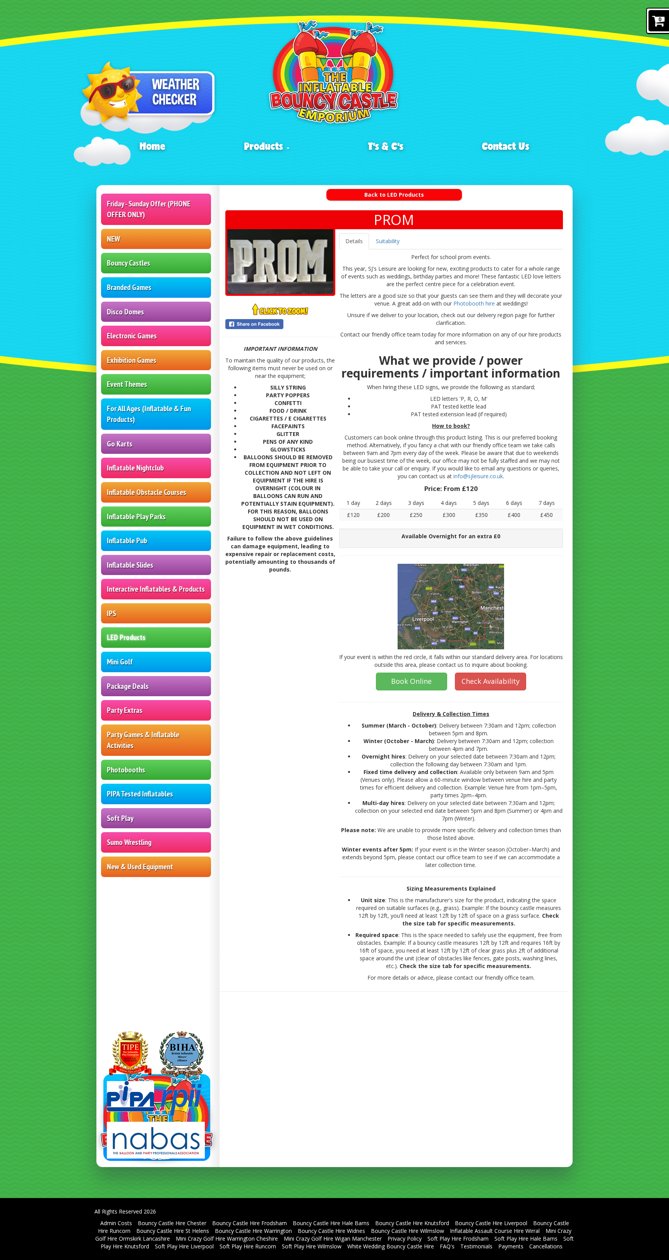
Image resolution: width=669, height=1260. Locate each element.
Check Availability (490, 681)
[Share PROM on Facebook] (280, 324)
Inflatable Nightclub (135, 468)
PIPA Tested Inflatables (140, 794)
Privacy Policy (405, 1238)
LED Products (126, 637)
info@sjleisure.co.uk (478, 476)
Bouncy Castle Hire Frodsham (249, 1223)
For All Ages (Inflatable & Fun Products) (149, 414)
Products (265, 146)
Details (354, 241)
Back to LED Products (394, 194)
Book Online (411, 681)
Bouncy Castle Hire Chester (172, 1223)
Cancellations (546, 1246)
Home (153, 146)
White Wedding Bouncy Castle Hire (390, 1246)
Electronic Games (132, 336)
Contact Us (505, 146)
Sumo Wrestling (129, 842)
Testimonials (476, 1246)
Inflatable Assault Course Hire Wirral (495, 1230)
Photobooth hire (474, 303)
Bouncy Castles (128, 263)
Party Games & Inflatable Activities (143, 740)
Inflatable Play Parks (136, 517)
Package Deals (128, 686)
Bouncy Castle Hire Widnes (331, 1230)
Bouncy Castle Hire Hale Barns (331, 1223)
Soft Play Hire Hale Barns (526, 1238)
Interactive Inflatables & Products (156, 589)
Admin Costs (116, 1223)
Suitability (388, 241)
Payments (510, 1246)
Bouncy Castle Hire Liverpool (491, 1223)
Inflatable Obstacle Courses (146, 492)
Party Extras (124, 710)
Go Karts (119, 444)
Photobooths (126, 770)
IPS (111, 613)
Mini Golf (120, 662)
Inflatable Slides (130, 565)
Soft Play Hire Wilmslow (311, 1246)
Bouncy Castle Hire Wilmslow (407, 1230)
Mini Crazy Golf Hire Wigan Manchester (333, 1238)
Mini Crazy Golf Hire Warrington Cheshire (227, 1238)
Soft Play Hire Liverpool (184, 1246)
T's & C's (385, 146)
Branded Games (129, 287)
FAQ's (447, 1246)
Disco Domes (125, 312)
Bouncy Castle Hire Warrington (253, 1230)
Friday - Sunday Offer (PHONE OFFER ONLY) (148, 209)
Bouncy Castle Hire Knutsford (412, 1223)
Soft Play (120, 818)
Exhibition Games (131, 360)
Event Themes (127, 384)
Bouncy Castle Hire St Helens (172, 1230)
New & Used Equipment (140, 867)
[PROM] (280, 261)
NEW (113, 239)
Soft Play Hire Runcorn (248, 1246)
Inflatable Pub (127, 541)
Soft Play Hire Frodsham (458, 1238)
